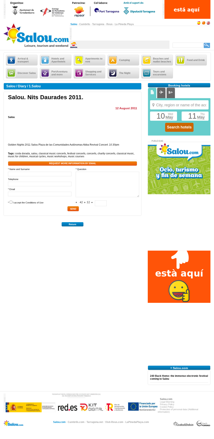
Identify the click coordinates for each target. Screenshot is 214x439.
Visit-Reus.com (114, 422)
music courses (76, 156)
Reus (109, 24)
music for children (18, 156)
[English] (208, 24)
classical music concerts (52, 153)
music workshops (57, 156)
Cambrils (84, 24)
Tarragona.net (95, 422)
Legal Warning (167, 402)
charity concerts (106, 153)
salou (34, 153)
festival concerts (76, 153)
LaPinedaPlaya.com (137, 422)
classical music (125, 153)
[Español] (199, 24)
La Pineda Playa (124, 24)
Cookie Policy (167, 407)
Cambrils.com (76, 422)
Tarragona (98, 24)
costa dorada (22, 153)
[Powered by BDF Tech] (203, 425)
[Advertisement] (120, 33)
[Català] (203, 24)
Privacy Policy (167, 404)
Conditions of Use (34, 202)
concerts (91, 153)
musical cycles (37, 156)
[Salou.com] (36, 43)
